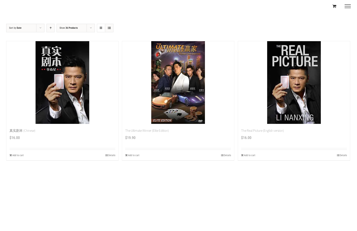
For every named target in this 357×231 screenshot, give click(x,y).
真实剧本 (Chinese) (22, 130)
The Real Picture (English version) (262, 130)
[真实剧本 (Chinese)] (62, 82)
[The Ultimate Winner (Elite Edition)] (178, 82)
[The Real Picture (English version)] (294, 82)
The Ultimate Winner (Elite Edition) (147, 130)
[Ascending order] (50, 28)
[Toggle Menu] (347, 6)
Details (111, 155)
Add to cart (18, 155)
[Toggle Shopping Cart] (334, 6)
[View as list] (109, 28)
